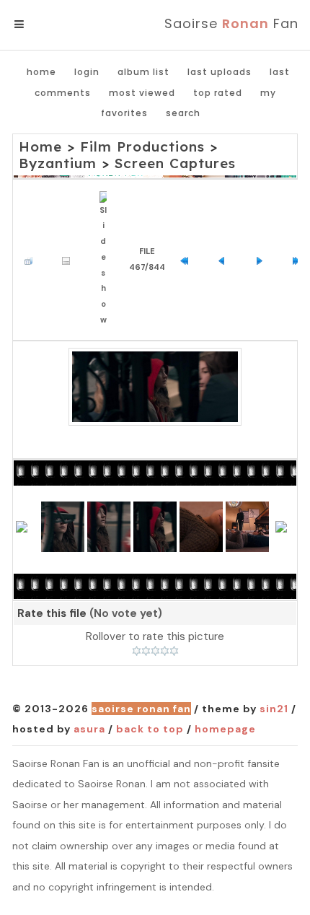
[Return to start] (188, 259)
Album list (143, 72)
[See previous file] (225, 259)
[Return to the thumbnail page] (32, 259)
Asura (89, 728)
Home (41, 72)
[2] (146, 651)
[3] (155, 651)
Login (86, 72)
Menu (42, 24)
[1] (136, 651)
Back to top (150, 728)
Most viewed (142, 93)
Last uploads (219, 72)
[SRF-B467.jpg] (155, 387)
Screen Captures (175, 163)
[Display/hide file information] (69, 259)
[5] (174, 651)
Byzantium (58, 163)
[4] (164, 651)
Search (183, 113)
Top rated (217, 93)
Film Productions (142, 146)
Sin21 (274, 708)
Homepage (225, 728)
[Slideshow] (107, 260)
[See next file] (263, 259)
